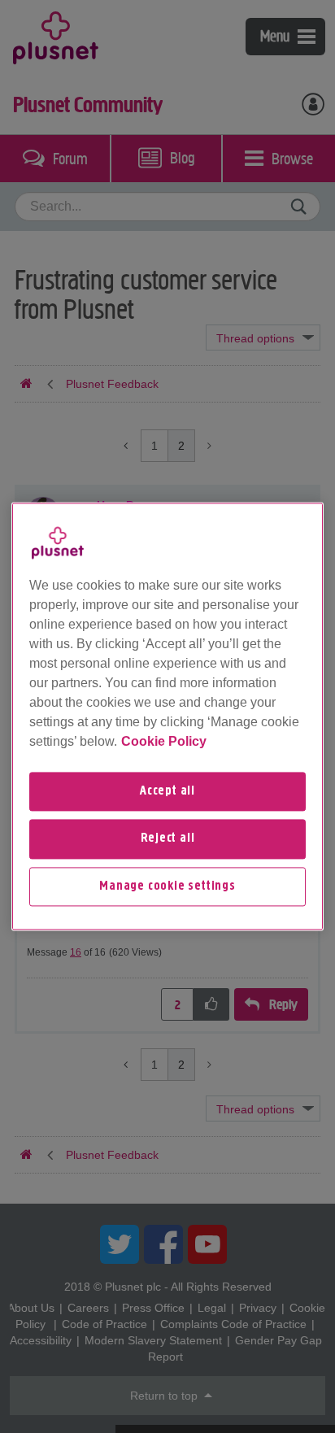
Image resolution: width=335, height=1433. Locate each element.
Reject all (168, 839)
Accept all (167, 791)
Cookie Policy (164, 741)
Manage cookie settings (167, 886)
